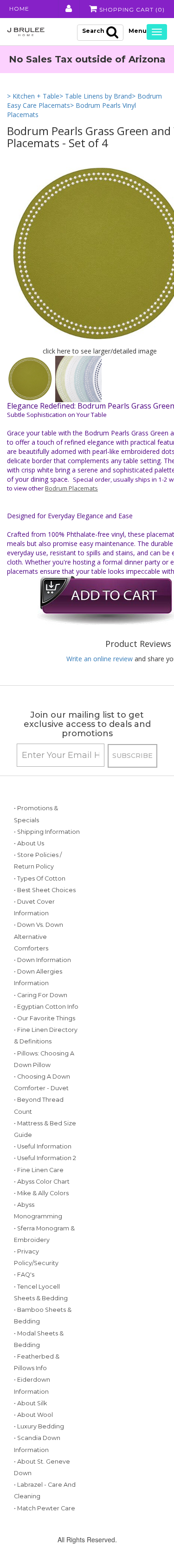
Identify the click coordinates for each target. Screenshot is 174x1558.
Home (19, 8)
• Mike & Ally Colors (41, 1193)
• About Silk (30, 1403)
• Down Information (42, 959)
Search (93, 30)
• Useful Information (42, 1146)
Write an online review (99, 658)
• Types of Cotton (39, 878)
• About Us (29, 843)
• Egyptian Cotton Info (46, 1006)
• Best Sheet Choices (45, 890)
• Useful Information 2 (45, 1158)
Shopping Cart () (131, 9)
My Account (67, 9)
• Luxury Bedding (39, 1426)
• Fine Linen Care (39, 1170)
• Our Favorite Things (44, 1018)
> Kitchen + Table (33, 96)
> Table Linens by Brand (95, 96)
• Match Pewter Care (44, 1508)
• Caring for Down (40, 995)
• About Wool (33, 1414)
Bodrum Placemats (71, 488)
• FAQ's (24, 1274)
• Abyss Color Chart (42, 1181)
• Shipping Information (47, 831)
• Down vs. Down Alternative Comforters (38, 936)
